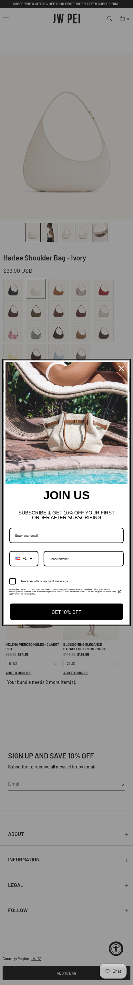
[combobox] (23, 558)
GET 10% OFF (66, 612)
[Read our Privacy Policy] (120, 591)
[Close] (121, 368)
